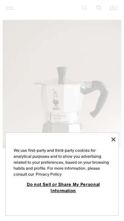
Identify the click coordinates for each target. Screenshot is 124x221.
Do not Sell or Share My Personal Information (63, 187)
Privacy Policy (49, 174)
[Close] (113, 139)
